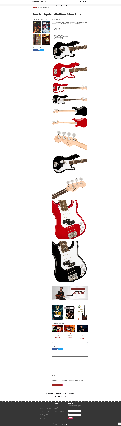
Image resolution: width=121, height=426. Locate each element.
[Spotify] (85, 1)
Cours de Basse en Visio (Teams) (46, 408)
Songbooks (51, 5)
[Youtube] (82, 1)
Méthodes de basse (43, 407)
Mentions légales (57, 410)
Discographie (56, 5)
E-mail (53, 371)
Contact (72, 5)
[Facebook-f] (55, 396)
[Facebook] (80, 1)
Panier (55, 405)
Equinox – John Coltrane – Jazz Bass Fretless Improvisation (82, 334)
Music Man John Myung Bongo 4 (57, 334)
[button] (88, 2)
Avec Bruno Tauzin (35, 2)
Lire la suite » (57, 337)
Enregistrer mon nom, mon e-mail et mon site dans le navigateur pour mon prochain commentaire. (67, 380)
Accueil (33, 7)
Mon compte (56, 407)
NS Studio (65, 424)
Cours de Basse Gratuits (44, 411)
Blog (61, 5)
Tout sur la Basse (39, 1)
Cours (38, 5)
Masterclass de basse (44, 414)
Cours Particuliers (44, 5)
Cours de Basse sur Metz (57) (45, 410)
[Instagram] (83, 1)
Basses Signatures (66, 5)
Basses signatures (43, 415)
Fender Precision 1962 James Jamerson (69, 334)
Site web (53, 375)
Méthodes (34, 5)
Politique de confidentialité (59, 411)
